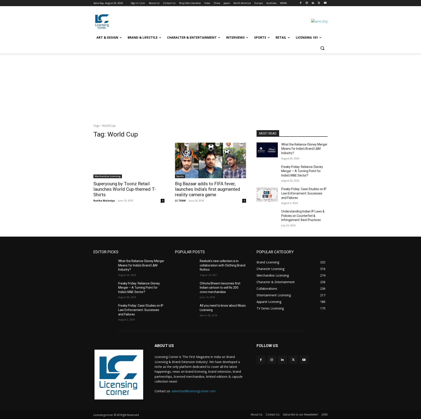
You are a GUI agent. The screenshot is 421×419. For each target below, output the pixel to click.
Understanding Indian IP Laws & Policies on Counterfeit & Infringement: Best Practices (303, 216)
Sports (180, 176)
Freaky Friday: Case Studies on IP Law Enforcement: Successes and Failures (303, 193)
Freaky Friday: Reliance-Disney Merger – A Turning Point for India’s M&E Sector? (302, 171)
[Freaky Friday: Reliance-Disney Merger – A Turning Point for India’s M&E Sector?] (267, 172)
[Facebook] (300, 3)
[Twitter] (318, 3)
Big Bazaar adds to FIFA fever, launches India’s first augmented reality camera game (207, 189)
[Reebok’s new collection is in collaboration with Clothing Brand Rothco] (185, 266)
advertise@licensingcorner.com (193, 391)
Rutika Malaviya (104, 200)
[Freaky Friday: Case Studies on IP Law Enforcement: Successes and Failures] (267, 194)
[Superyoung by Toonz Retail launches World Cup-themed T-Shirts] (128, 160)
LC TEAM (180, 200)
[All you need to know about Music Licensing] (185, 311)
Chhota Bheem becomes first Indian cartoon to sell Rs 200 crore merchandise (220, 288)
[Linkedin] (313, 3)
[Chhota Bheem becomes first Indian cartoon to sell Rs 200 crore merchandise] (185, 288)
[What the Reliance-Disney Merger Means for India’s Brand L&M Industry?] (267, 149)
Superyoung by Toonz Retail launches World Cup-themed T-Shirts (124, 189)
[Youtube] (325, 3)
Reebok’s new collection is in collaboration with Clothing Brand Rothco (222, 265)
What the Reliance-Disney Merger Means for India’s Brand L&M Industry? (304, 149)
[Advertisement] (210, 86)
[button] (322, 48)
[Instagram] (306, 3)
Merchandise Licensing (108, 176)
